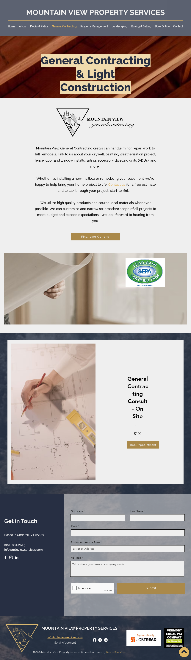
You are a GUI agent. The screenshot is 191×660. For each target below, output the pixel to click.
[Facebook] (5, 557)
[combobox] (128, 548)
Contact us (116, 184)
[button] (22, 26)
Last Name (136, 511)
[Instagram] (11, 557)
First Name (77, 511)
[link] (137, 397)
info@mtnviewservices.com (23, 549)
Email (74, 526)
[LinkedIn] (16, 557)
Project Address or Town (85, 542)
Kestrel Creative (115, 652)
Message (76, 557)
